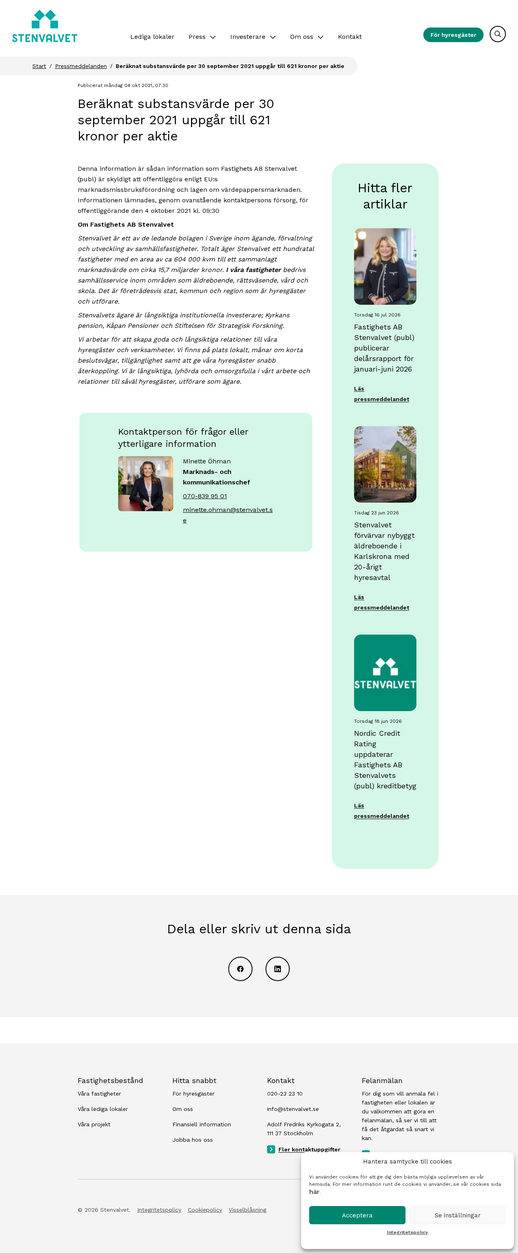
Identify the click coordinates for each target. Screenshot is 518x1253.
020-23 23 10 (285, 1093)
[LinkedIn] (277, 969)
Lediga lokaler (152, 36)
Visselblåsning (247, 1209)
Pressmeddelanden (81, 66)
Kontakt (350, 36)
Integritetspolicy (407, 1232)
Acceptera (357, 1215)
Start (39, 66)
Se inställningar (458, 1215)
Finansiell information (201, 1124)
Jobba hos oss (192, 1139)
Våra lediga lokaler (103, 1109)
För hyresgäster (453, 35)
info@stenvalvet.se (293, 1109)
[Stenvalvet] (44, 26)
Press (197, 36)
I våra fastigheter (253, 270)
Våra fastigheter (99, 1093)
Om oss (301, 36)
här (314, 1192)
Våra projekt (94, 1124)
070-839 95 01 (205, 496)
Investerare (247, 36)
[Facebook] (240, 969)
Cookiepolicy (205, 1209)
